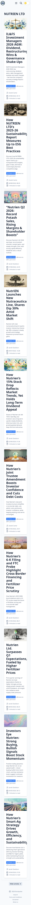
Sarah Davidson (14, 264)
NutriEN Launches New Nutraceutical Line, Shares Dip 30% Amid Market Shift (17, 305)
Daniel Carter (13, 93)
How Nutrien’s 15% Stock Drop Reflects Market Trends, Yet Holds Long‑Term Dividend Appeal (14, 392)
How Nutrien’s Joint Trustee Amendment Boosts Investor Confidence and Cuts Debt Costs (15, 481)
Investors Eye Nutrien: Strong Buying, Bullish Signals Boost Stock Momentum (15, 745)
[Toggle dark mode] (26, 3)
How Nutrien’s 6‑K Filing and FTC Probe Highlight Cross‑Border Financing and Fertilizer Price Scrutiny (16, 572)
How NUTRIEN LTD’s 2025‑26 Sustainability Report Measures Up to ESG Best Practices (17, 135)
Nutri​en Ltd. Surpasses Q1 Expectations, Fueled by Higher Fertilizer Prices (16, 659)
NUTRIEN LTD (11, 86)
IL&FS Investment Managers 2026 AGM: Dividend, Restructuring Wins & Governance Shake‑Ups (17, 48)
